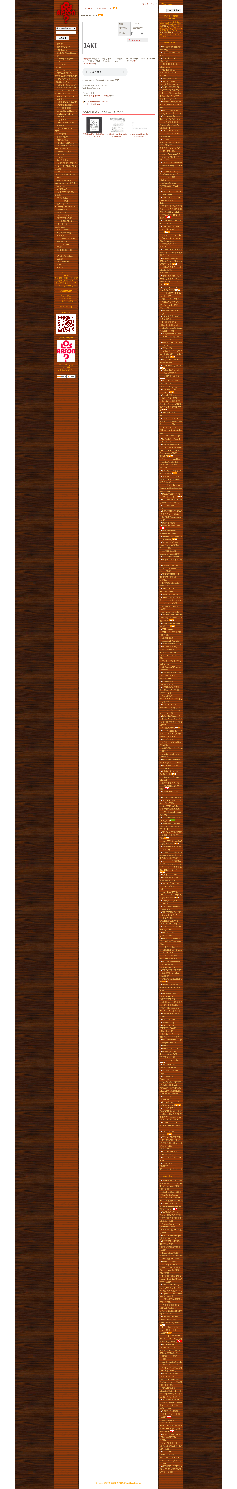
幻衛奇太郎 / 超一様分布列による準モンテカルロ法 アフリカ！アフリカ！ (170, 280)
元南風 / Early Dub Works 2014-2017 (171, 749)
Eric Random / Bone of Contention (169, 755)
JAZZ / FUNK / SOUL (66, 122)
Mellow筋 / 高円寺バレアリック (65, 60)
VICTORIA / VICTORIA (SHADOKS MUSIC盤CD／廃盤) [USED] (171, 1469)
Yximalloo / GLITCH (170, 1048)
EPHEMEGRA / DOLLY (172, 970)
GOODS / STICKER (65, 256)
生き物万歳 (61, 120)
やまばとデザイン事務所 (99, 96)
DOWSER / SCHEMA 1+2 (170, 414)
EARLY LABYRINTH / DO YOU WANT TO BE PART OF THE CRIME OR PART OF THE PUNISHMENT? (171, 1143)
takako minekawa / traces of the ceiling (170, 848)
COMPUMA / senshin (170, 557)
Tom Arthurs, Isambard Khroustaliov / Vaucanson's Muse (170, 941)
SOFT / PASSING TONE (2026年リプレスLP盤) (171, 501)
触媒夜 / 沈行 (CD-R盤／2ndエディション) (170, 495)
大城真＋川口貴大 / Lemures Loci (169, 902)
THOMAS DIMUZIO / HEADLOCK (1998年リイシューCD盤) (171, 568)
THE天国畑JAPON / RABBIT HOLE (169, 767)
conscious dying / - (169, 1022)
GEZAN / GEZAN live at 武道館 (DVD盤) (171, 329)
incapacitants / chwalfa (170, 641)
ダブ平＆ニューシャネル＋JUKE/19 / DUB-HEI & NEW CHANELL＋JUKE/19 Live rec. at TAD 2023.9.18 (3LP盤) (171, 145)
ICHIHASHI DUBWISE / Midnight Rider (171, 928)
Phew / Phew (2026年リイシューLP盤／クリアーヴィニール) (171, 157)
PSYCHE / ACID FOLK (66, 85)
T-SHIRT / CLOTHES (65, 250)
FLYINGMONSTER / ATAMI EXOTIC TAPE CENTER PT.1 (169, 125)
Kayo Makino (89, 64)
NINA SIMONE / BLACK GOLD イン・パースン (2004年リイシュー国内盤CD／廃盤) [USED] (171, 1392)
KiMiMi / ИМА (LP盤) (171, 436)
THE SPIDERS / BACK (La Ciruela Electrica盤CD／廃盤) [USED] (171, 1279)
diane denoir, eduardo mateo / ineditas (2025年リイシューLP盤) (171, 545)
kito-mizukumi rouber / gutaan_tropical (169, 934)
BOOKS (60, 247)
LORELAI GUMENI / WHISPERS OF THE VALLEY (169, 465)
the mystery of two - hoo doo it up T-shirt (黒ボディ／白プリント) (170, 337)
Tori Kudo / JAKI (105, 8)
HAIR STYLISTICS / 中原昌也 (65, 193)
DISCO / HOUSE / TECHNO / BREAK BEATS (66, 74)
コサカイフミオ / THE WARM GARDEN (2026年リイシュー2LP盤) (171, 421)
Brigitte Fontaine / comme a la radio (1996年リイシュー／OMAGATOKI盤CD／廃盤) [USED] (171, 1297)
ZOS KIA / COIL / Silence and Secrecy (171, 662)
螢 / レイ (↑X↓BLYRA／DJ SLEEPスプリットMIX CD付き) (171, 722)
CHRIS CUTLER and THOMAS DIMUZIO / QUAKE (169, 577)
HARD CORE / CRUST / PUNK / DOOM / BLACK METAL (66, 166)
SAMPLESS (62, 241)
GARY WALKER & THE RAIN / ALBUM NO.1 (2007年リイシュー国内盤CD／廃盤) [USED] (171, 1366)
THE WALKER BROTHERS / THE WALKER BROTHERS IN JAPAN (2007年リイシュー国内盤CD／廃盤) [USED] (170, 1351)
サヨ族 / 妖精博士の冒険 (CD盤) (170, 48)
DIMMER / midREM (170, 594)
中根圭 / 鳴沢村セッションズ (170, 216)
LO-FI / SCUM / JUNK (66, 221)
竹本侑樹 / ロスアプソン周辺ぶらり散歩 (170, 1103)
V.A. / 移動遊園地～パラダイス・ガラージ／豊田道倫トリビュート (171, 734)
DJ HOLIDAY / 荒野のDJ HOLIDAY (170, 294)
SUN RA (60, 125)
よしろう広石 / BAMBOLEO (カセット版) (171, 1109)
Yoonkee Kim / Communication (166, 1077)
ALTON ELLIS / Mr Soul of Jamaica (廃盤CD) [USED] (171, 1437)
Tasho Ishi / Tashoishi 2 (171, 716)
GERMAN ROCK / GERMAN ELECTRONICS (66, 173)
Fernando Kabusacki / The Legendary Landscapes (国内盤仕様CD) (171, 618)
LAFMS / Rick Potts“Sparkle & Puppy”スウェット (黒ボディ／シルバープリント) (171, 352)
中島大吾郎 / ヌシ (169, 78)
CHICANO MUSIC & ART (64, 129)
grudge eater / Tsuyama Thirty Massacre (169, 361)
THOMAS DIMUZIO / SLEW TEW (170, 584)
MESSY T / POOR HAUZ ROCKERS (168, 288)
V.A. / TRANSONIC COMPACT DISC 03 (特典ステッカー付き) (171, 895)
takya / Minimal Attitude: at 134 (171, 54)
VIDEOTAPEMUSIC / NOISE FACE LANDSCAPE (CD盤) (170, 384)
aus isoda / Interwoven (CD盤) (169, 607)
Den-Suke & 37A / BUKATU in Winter (168, 1066)
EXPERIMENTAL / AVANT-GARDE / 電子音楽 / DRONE (65, 183)
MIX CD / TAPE (63, 70)
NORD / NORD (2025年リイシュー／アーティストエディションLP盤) (171, 600)
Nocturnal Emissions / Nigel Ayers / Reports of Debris (169, 886)
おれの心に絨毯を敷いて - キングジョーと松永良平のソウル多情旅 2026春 (171, 405)
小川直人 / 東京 (168, 728)
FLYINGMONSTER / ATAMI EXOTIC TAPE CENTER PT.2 (169, 134)
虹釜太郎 (60, 236)
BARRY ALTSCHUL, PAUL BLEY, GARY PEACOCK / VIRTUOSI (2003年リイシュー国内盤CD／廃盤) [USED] (171, 1379)
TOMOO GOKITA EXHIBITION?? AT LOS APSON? (170, 1126)
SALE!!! (60, 267)
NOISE (60, 178)
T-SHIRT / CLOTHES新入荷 (65, 54)
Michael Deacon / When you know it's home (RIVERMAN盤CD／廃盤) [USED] (171, 1228)
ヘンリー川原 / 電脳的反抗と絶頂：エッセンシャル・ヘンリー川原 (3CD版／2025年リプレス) (171, 865)
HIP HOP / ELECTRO (65, 143)
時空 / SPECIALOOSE (66, 238)
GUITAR (60, 154)
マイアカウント (149, 4)
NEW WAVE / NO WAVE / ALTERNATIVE (66, 80)
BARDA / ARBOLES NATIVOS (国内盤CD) (169, 88)
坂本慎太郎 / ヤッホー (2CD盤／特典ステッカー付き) (171, 786)
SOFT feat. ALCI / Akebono (168, 506)
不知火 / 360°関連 (64, 233)
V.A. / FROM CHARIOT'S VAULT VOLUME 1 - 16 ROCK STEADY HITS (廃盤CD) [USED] (170, 1458)
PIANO (60, 157)
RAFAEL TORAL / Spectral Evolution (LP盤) (170, 552)
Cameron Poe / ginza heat (171, 365)
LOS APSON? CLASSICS (61, 66)
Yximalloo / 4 (167, 1045)
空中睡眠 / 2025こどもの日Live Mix (170, 440)
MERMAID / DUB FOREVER (168, 390)
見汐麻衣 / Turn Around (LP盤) (170, 518)
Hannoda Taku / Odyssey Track (170, 1159)
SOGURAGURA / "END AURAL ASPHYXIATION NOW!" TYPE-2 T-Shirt (171, 209)
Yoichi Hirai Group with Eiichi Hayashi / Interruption (171, 761)
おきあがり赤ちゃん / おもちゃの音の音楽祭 (170, 1035)
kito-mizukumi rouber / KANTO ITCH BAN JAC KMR (170, 988)
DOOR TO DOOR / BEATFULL (169, 65)
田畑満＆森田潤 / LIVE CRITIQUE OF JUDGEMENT (170, 270)
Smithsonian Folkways (65, 114)
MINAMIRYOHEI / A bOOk (169, 1015)
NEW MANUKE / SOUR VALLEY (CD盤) (171, 801)
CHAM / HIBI (167, 638)
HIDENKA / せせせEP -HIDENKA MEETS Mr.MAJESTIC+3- (170, 964)
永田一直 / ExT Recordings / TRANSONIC (65, 205)
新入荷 (60, 44)
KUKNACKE (62, 198)
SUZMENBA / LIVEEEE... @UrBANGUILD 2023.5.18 (171, 1166)
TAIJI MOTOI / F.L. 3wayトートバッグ (171, 343)
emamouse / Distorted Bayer (169, 1072)
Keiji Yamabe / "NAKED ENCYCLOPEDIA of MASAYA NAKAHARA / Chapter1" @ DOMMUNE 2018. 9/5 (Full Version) (170, 1088)
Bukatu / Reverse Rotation (172, 1060)
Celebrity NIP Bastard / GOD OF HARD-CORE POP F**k (170, 826)
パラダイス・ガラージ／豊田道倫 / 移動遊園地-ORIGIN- (170, 742)
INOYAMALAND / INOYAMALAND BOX (170, 807)
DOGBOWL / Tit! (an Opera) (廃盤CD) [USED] (170, 1213)
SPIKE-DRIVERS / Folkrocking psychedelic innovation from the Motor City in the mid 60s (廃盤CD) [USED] (170, 1267)
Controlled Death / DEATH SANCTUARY (169, 396)
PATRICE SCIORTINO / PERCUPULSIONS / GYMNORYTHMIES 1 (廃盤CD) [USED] (171, 1309)
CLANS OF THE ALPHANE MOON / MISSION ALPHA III (168, 956)
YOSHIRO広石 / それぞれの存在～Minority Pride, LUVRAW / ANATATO (171, 1117)
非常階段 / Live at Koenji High (171, 312)
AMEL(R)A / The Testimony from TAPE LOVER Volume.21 (168, 1054)
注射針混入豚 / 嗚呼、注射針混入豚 (170, 317)
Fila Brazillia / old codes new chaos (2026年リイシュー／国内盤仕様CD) (170, 373)
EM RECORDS (63, 212)
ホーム (83, 8)
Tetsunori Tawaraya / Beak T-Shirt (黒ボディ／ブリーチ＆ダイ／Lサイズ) (171, 96)
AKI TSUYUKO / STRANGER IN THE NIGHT (168, 73)
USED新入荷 (62, 50)
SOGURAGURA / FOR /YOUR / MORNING (170, 193)
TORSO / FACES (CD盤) (172, 797)
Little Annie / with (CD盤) (172, 644)
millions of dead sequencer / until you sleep (171, 538)
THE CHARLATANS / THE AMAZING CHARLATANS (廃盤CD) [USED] (170, 1245)
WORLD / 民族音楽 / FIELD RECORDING (64, 106)
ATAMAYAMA (63, 230)
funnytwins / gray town (171, 526)
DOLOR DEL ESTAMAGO (61, 225)
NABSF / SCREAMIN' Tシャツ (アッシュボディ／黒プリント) (171, 253)
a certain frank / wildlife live (170, 793)
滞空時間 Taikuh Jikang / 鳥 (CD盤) (171, 813)
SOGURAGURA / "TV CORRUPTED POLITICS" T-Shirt (170, 200)
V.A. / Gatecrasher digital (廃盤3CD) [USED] (170, 1237)
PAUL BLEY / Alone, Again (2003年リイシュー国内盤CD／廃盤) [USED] (171, 1288)
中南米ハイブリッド (65, 96)
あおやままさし (63, 160)
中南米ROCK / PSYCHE (67, 102)
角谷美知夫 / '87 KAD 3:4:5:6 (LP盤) (170, 772)
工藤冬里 (86, 58)
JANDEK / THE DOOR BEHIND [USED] (170, 1219)
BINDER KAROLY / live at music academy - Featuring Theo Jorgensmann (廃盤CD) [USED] (171, 1184)
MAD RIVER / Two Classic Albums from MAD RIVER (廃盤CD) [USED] (170, 1320)
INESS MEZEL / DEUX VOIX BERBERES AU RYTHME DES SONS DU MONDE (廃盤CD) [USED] (171, 1196)
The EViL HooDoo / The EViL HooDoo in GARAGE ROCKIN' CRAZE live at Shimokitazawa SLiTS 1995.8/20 (171, 450)
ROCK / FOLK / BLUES (66, 88)
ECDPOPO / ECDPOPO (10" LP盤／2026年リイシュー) (171, 229)
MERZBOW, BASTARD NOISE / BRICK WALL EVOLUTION (171, 676)
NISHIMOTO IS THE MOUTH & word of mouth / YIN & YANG (171, 479)
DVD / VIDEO (63, 244)
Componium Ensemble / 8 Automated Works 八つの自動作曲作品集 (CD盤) (171, 855)
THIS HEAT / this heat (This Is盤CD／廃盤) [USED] (169, 1330)
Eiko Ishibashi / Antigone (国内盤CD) (170, 819)
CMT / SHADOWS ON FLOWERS (170, 633)
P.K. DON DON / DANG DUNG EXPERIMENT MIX (171, 835)
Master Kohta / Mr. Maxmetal (168, 59)
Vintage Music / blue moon (67, 111)
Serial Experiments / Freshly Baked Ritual (168, 532)
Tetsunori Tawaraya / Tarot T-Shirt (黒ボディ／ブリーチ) (171, 105)
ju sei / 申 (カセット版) (171, 235)
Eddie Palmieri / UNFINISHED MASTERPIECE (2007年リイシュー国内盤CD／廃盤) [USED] (171, 1426)
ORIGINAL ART (63, 262)
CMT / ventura (167, 629)
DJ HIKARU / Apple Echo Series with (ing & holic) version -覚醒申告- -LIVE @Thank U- (170, 175)
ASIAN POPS (62, 140)
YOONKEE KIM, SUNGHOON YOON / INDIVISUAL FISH (169, 996)
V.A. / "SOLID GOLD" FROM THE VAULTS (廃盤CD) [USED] (171, 1446)
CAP (59, 253)
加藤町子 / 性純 (168, 523)
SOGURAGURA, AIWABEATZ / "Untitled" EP (170, 186)
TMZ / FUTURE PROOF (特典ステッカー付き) (171, 512)
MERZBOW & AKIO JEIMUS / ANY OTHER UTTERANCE (169, 690)
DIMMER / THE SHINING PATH (167, 590)
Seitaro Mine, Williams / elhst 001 (170, 778)
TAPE (59, 264)
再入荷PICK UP (63, 47)
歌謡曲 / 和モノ (63, 137)
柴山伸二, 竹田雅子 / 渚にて (171, 561)
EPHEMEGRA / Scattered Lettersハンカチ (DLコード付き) (171, 166)
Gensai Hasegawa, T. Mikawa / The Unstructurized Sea (171, 430)
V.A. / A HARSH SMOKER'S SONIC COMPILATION (168, 1028)
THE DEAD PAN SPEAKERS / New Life (169, 323)
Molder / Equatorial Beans (172, 459)
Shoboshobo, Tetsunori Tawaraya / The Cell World (170, 117)
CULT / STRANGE (64, 218)
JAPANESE (61, 134)
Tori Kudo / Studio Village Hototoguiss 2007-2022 (171, 1041)
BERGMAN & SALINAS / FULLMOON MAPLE (171, 913)
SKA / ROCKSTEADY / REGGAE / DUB (65, 147)
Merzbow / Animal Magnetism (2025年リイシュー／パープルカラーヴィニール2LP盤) (170, 709)
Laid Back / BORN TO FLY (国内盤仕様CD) (170, 83)
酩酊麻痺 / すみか (169, 874)
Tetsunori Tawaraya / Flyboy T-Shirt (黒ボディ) (170, 112)
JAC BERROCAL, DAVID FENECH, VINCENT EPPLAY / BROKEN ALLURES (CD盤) (170, 652)
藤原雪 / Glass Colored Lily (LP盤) (170, 974)
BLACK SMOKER (64, 215)
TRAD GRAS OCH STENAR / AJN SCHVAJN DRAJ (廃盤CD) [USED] (171, 1256)
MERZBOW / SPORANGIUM (166, 682)
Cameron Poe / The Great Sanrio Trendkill (170, 222)
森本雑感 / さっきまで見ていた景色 (170, 472)
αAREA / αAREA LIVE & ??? (171, 980)
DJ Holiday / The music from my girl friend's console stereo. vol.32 (171, 488)
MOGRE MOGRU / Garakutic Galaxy (169, 1153)
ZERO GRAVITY (64, 209)
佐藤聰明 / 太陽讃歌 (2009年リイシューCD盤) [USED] (170, 1414)
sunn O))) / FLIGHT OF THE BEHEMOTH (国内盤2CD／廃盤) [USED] (171, 1339)
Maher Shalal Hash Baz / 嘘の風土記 (170, 624)
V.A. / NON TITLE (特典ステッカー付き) (171, 842)
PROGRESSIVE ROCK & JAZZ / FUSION (65, 92)
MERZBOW (62, 189)
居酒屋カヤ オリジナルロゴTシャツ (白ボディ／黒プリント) (171, 305)
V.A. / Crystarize (168, 1019)
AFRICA (60, 117)
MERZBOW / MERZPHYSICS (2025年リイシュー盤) (171, 699)
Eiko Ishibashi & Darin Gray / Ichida (170, 907)
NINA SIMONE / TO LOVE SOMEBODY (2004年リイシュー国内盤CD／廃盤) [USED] (171, 1403)
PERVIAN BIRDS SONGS (168, 1132)
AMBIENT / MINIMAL (66, 151)
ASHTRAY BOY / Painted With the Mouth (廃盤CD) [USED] (170, 1206)
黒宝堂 (60, 259)
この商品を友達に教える (97, 101)
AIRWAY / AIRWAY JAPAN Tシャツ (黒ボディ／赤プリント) (171, 261)
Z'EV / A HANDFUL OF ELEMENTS (171, 668)
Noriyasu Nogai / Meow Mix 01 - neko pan (170, 239)
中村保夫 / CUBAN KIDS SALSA (169, 245)
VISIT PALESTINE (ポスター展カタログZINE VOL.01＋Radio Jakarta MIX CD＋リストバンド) (171, 1006)
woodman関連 (62, 201)
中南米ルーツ (62, 99)
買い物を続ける (93, 104)
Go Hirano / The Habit (170, 612)
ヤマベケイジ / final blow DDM (169, 1098)
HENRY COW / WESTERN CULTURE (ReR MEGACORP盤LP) (170, 921)
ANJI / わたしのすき (170, 299)
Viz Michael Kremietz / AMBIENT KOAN (169, 878)
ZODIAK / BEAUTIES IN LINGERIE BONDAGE (171, 948)
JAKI (133, 61)
